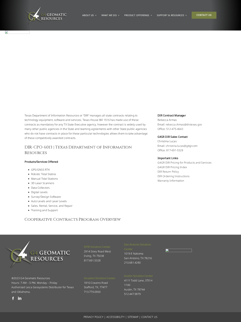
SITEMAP (133, 317)
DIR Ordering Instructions (174, 176)
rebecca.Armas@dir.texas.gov (184, 124)
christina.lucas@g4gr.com (182, 146)
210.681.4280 (132, 262)
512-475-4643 (174, 129)
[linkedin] (19, 298)
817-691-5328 (174, 150)
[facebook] (13, 298)
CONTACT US (149, 317)
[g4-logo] (46, 7)
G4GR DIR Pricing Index (172, 167)
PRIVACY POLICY (93, 317)
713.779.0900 (92, 292)
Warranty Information (171, 180)
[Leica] (17, 32)
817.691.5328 (92, 260)
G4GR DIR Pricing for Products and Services (184, 162)
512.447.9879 (132, 294)
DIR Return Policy (168, 171)
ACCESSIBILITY (115, 317)
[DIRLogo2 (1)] (179, 250)
